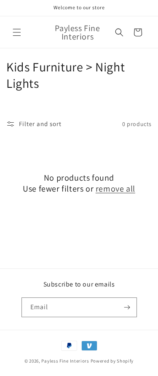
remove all (115, 188)
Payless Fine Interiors (65, 361)
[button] (17, 32)
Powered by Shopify (112, 361)
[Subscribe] (127, 307)
